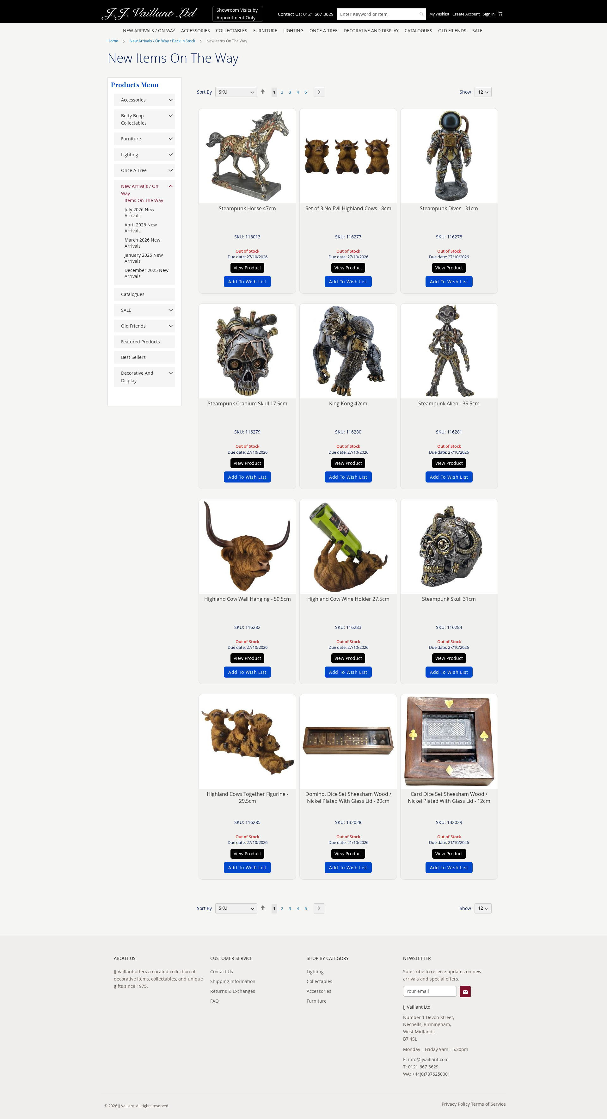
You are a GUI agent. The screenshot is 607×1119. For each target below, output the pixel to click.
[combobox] (381, 14)
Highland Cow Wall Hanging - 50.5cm (247, 598)
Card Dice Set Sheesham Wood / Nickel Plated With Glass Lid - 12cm (449, 797)
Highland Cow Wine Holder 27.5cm (348, 598)
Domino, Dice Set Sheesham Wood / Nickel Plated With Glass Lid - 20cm (348, 797)
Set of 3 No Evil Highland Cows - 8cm (348, 208)
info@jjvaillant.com (428, 1059)
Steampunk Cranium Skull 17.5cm (247, 403)
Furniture (317, 1001)
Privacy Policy (456, 1104)
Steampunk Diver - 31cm (449, 208)
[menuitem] (149, 31)
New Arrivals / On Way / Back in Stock (163, 40)
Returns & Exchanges (232, 991)
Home (113, 40)
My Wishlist (439, 13)
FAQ (214, 1001)
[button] (247, 281)
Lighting (315, 971)
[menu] (303, 31)
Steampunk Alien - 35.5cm (449, 403)
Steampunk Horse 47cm (247, 208)
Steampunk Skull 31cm (449, 598)
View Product (247, 268)
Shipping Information (232, 981)
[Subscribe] (465, 991)
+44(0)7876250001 (431, 1074)
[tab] (133, 84)
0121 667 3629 (423, 1067)
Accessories (319, 991)
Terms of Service (488, 1104)
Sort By (204, 92)
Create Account (466, 13)
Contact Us (221, 971)
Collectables (319, 981)
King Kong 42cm (348, 403)
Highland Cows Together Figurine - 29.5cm (247, 797)
